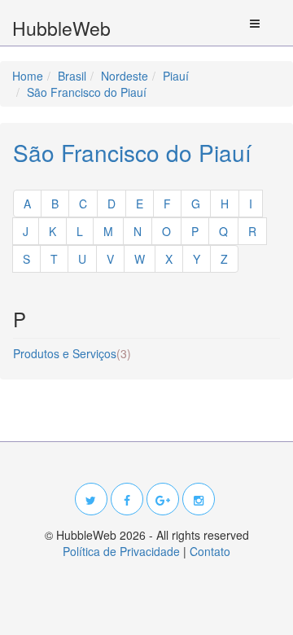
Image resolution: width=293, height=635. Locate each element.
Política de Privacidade (121, 551)
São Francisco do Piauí (132, 152)
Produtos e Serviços (72, 353)
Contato (210, 551)
